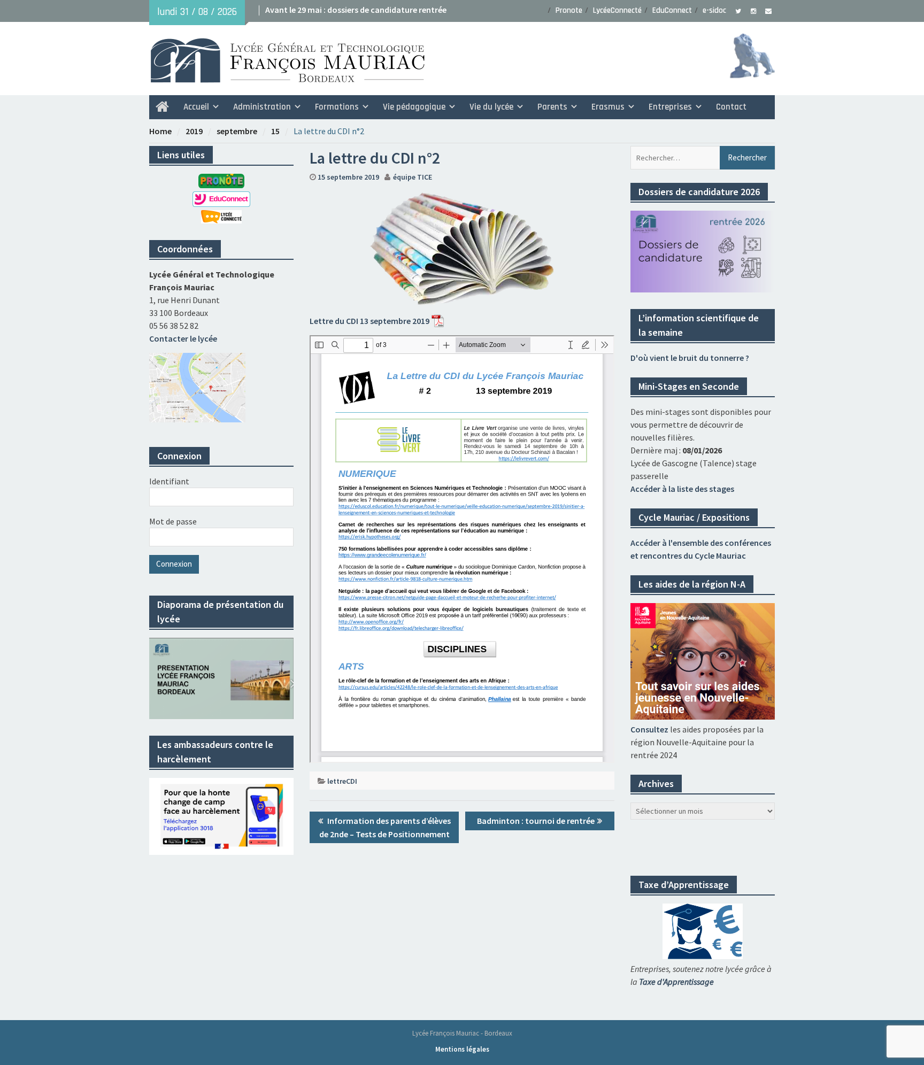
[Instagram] (753, 10)
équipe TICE (412, 177)
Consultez (649, 729)
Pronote (569, 10)
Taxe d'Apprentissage (676, 981)
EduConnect (672, 10)
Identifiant (169, 481)
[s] (738, 10)
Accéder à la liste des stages (682, 488)
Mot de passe (173, 521)
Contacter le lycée (183, 338)
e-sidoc (714, 10)
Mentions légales (462, 1049)
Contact (731, 107)
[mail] (768, 10)
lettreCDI (342, 781)
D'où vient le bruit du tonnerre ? (689, 357)
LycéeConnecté (617, 10)
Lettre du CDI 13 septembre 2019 (369, 320)
